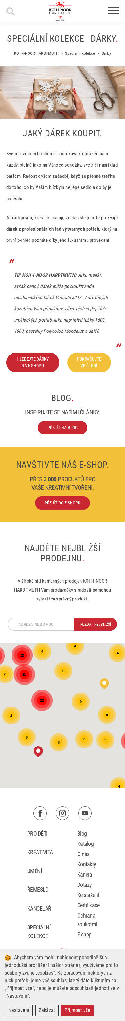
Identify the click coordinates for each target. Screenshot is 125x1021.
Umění (34, 871)
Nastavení (18, 1010)
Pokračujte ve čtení (89, 362)
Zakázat (47, 1010)
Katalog (85, 843)
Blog (82, 833)
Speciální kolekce (39, 931)
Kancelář (39, 908)
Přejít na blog (62, 427)
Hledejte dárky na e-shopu (33, 362)
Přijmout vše (77, 1010)
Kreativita (40, 852)
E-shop (84, 934)
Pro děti (37, 833)
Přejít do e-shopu (62, 502)
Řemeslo (37, 889)
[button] (38, 752)
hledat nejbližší (95, 624)
